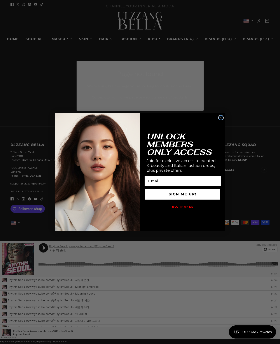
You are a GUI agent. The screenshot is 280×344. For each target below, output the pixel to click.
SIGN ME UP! (183, 194)
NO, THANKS (183, 206)
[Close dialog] (221, 118)
